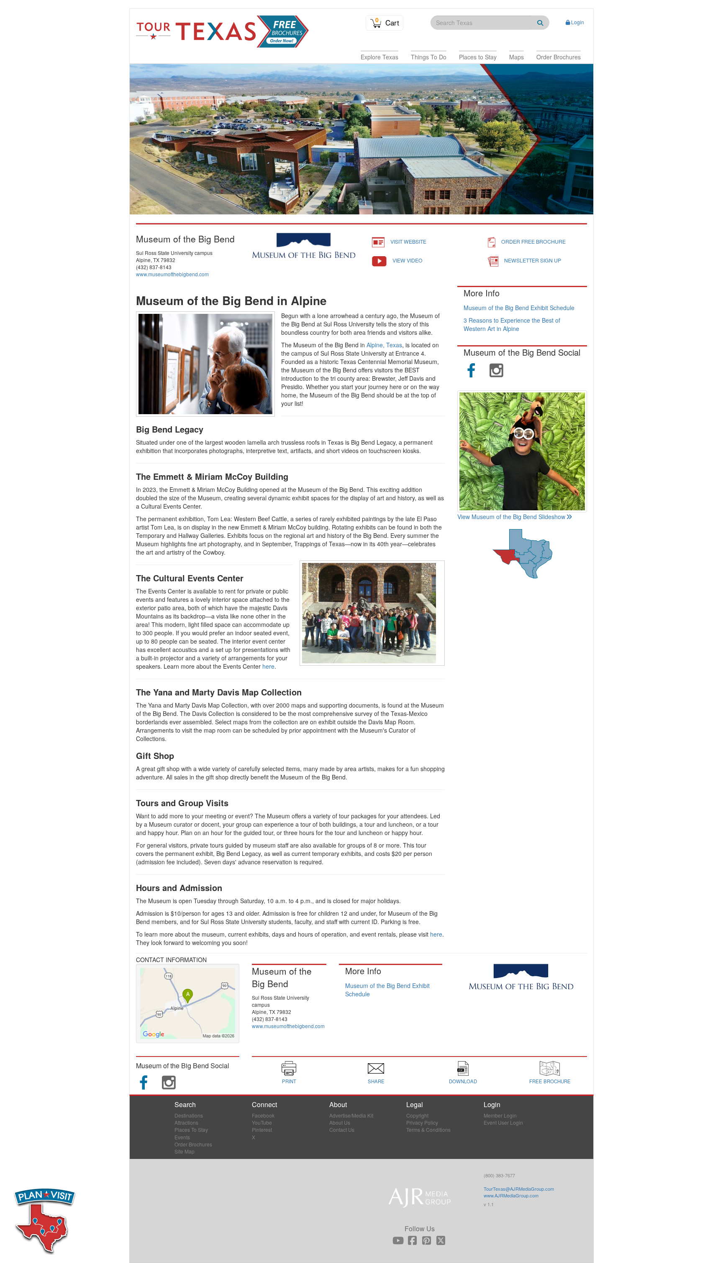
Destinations (188, 1115)
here (268, 666)
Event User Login (503, 1122)
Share (376, 1081)
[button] (379, 57)
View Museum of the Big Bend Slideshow (511, 516)
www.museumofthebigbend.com (172, 274)
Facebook (263, 1115)
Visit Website (408, 241)
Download (463, 1081)
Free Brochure (550, 1081)
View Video (407, 260)
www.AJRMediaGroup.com (511, 1195)
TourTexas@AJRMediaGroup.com (519, 1188)
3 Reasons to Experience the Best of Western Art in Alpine (512, 324)
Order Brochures (193, 1144)
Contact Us (341, 1129)
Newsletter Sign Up (532, 260)
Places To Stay (191, 1129)
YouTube (262, 1122)
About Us (339, 1122)
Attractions (186, 1122)
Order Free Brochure (533, 241)
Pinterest (262, 1129)
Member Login (500, 1115)
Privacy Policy (422, 1122)
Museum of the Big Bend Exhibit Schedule (519, 307)
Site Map (184, 1151)
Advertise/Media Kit (351, 1115)
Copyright (417, 1115)
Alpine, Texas (384, 345)
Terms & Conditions (428, 1129)
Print (289, 1081)
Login (577, 21)
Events (182, 1137)
